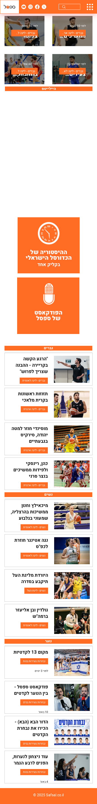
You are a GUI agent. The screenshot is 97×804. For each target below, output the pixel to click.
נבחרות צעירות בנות (34, 661)
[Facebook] (37, 7)
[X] (44, 7)
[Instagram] (30, 7)
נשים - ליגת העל (36, 591)
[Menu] (90, 7)
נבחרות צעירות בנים (34, 702)
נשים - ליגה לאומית (34, 527)
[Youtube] (23, 7)
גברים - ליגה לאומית (23, 33)
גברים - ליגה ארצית (71, 33)
